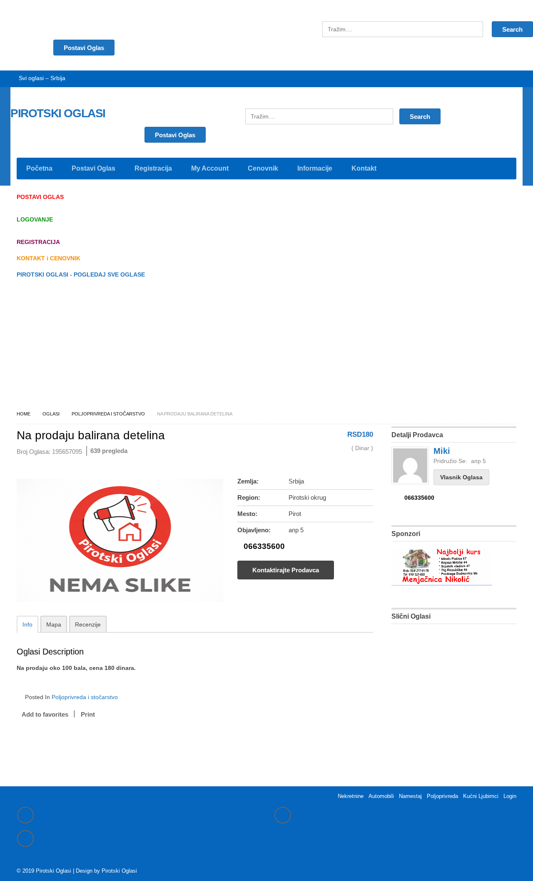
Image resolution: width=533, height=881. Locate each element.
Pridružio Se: (450, 461)
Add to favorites (45, 714)
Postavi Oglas (175, 134)
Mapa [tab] (53, 624)
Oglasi (51, 413)
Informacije (314, 168)
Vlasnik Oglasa (461, 477)
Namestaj (410, 796)
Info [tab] (27, 624)
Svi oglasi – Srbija (42, 78)
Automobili (381, 796)
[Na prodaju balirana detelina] (120, 602)
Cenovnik (263, 168)
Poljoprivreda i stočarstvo (108, 413)
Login (509, 796)
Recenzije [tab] (88, 624)
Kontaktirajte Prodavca (285, 570)
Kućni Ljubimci (480, 796)
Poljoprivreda (442, 796)
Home (23, 413)
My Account (210, 168)
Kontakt (363, 168)
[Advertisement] (266, 346)
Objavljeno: (254, 530)
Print (88, 714)
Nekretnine (351, 796)
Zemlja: (248, 481)
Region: (248, 497)
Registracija (153, 168)
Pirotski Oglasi (119, 871)
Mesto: (247, 513)
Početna (39, 168)
